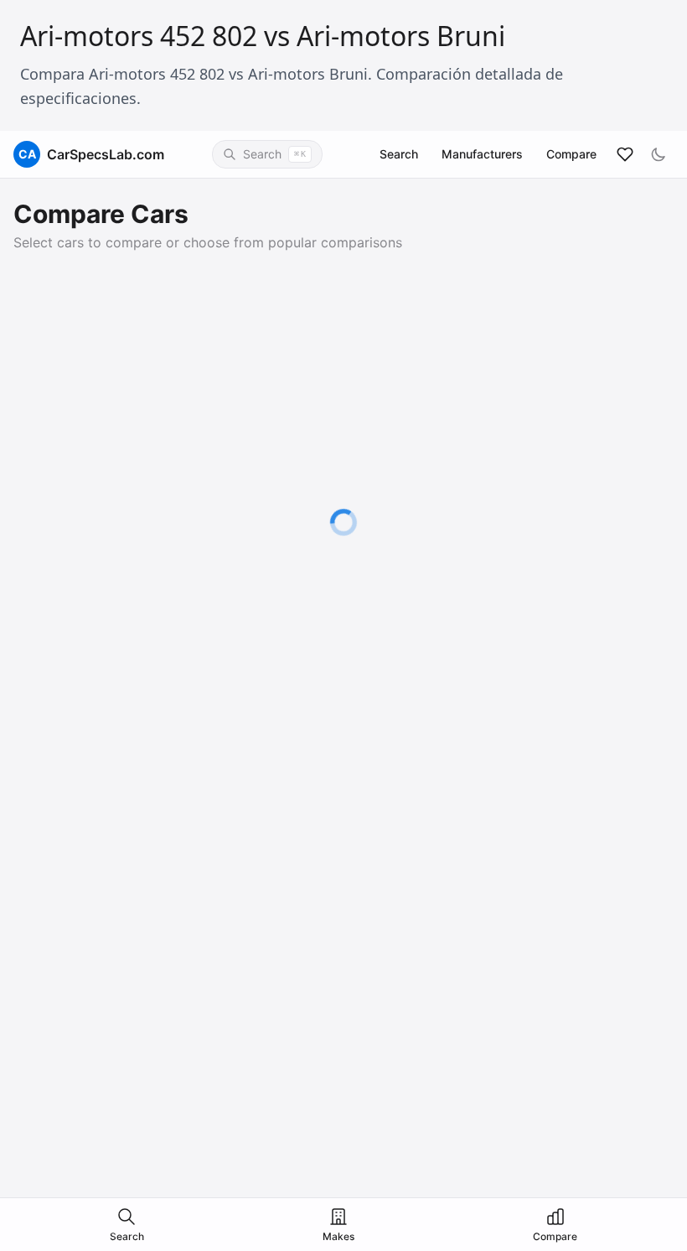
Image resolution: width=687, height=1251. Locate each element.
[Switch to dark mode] (658, 154)
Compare (571, 154)
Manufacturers (482, 154)
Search (399, 154)
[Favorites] (625, 154)
